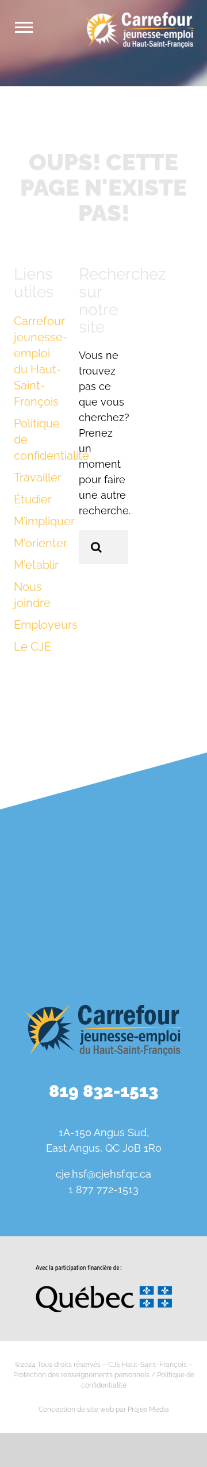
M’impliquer (44, 521)
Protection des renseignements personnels (81, 1375)
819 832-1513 (103, 1091)
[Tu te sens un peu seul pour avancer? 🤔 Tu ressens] (50, 934)
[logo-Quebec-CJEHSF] (104, 1269)
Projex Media (148, 1409)
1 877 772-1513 (103, 1189)
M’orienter (40, 543)
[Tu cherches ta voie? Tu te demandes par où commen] (156, 934)
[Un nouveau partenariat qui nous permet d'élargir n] (156, 872)
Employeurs (46, 625)
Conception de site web (76, 1409)
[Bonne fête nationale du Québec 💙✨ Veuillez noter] (50, 810)
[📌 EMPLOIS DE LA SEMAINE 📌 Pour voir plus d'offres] (156, 810)
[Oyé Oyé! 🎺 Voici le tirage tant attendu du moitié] (50, 872)
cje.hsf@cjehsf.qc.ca (103, 1174)
